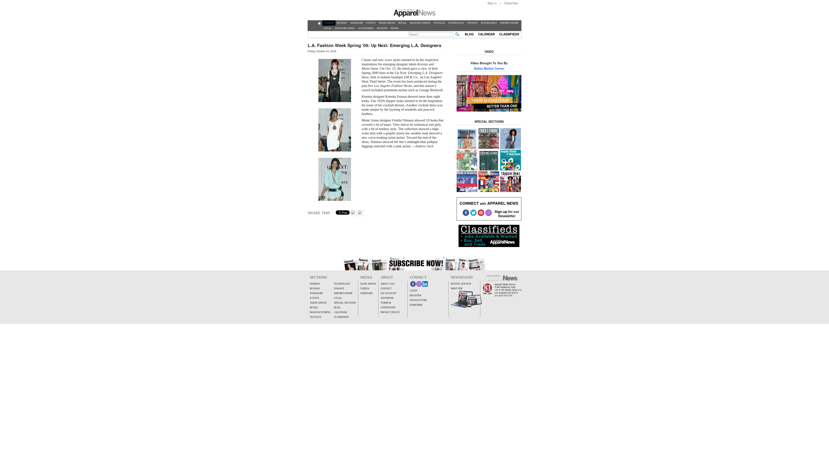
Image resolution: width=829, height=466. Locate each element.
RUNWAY (342, 23)
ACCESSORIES (366, 28)
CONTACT (386, 288)
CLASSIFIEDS (509, 34)
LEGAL (328, 28)
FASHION (329, 23)
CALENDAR (486, 34)
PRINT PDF (457, 288)
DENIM (394, 28)
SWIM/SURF (356, 23)
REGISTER (415, 295)
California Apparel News (415, 13)
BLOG (469, 34)
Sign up (501, 211)
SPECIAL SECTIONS (345, 302)
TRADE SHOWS (386, 23)
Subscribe (511, 3)
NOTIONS (382, 28)
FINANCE (472, 23)
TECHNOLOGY (456, 23)
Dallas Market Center (489, 68)
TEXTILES (439, 23)
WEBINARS (366, 293)
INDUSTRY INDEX (345, 28)
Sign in (492, 3)
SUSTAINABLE (489, 23)
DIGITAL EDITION (461, 283)
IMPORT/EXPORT (509, 23)
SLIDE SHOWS (368, 283)
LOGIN (413, 290)
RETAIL (402, 23)
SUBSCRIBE (416, 305)
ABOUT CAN (387, 283)
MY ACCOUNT (388, 293)
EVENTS (370, 23)
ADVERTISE (387, 298)
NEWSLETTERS (418, 300)
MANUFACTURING (420, 23)
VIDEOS (364, 288)
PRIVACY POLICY (390, 312)
